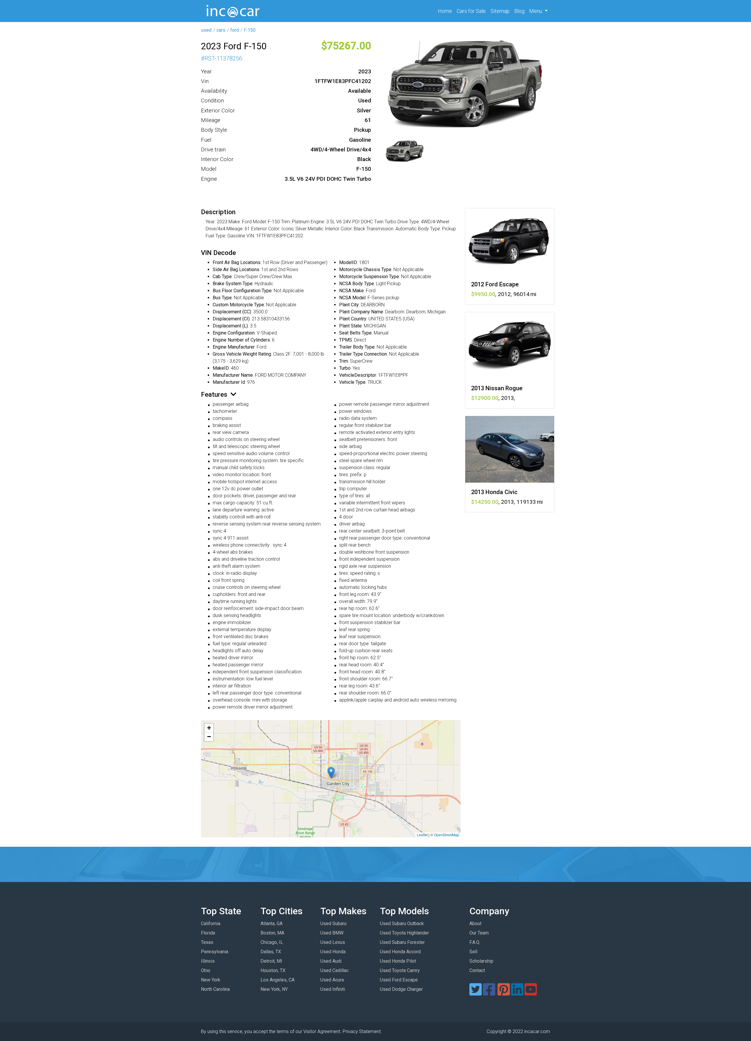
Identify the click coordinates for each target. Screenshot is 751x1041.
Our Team (479, 933)
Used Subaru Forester (402, 942)
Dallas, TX (271, 951)
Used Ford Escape (399, 980)
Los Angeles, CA (278, 980)
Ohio (205, 970)
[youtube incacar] (531, 993)
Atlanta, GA (272, 923)
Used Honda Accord (400, 951)
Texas (207, 942)
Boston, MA (272, 933)
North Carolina (215, 989)
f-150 (250, 30)
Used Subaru (333, 923)
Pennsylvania (214, 951)
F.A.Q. (474, 942)
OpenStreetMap (446, 834)
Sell (473, 951)
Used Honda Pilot (398, 961)
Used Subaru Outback (402, 923)
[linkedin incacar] (517, 993)
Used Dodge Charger (401, 989)
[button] (331, 773)
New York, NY (274, 989)
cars (220, 30)
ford (234, 30)
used (206, 30)
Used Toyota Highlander (404, 933)
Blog (519, 11)
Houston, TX (273, 970)
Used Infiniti (332, 989)
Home (446, 11)
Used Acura (332, 980)
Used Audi (330, 961)
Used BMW (332, 933)
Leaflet (422, 834)
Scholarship (481, 961)
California (210, 923)
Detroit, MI (271, 961)
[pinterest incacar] (504, 993)
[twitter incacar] (475, 993)
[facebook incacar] (489, 993)
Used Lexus (332, 942)
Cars (471, 11)
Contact (477, 970)
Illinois (208, 961)
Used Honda (333, 951)
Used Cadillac (334, 970)
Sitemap (500, 11)
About (475, 923)
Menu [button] (536, 11)
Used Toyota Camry (400, 970)
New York (210, 980)
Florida (208, 933)
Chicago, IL (272, 942)
